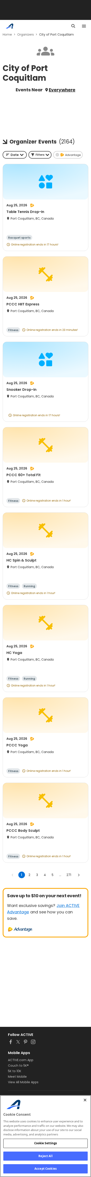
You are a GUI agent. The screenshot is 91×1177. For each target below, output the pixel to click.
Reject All (45, 1156)
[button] (39, 155)
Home (7, 34)
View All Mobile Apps (23, 1082)
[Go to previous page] (12, 875)
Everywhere (62, 90)
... (60, 875)
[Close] (85, 1100)
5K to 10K (14, 1071)
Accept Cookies (45, 1169)
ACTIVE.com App (20, 1060)
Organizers (25, 34)
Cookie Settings (45, 1143)
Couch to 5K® (18, 1065)
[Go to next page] (78, 875)
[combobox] (15, 155)
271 (68, 875)
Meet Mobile (17, 1076)
